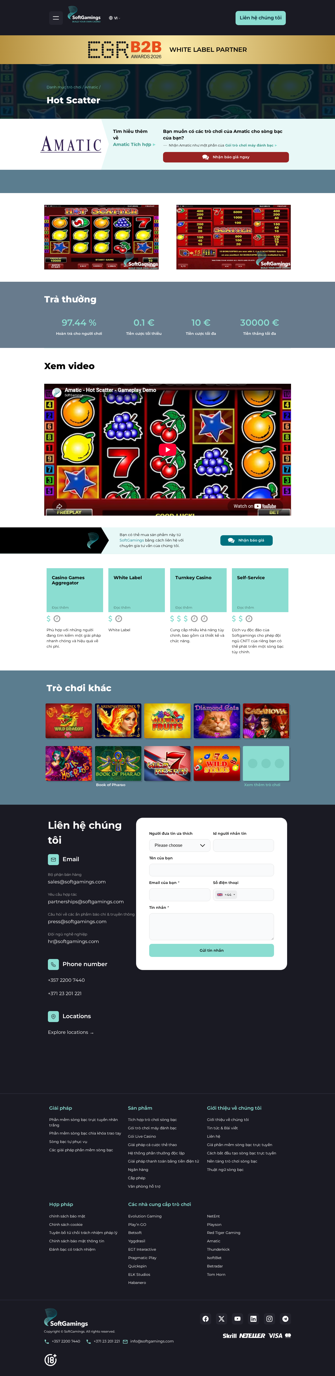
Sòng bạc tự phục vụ (68, 1141)
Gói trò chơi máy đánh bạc (152, 1128)
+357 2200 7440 (66, 980)
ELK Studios (139, 1274)
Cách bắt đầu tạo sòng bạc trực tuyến (241, 1153)
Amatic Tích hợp (132, 144)
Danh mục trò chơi (64, 87)
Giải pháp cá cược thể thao (152, 1144)
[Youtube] (237, 1318)
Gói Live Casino (142, 1136)
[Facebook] (205, 1318)
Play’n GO (137, 1224)
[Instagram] (269, 1318)
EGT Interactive (142, 1249)
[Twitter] (221, 1318)
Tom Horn (216, 1274)
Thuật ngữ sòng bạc (225, 1169)
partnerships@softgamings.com (86, 902)
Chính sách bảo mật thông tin (76, 1241)
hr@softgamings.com (73, 941)
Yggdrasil (136, 1241)
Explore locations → (71, 1032)
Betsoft (135, 1232)
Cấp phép (136, 1178)
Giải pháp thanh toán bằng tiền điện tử (163, 1161)
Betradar (215, 1266)
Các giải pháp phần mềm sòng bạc (81, 1150)
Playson (214, 1224)
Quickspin (137, 1266)
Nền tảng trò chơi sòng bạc (232, 1161)
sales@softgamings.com (77, 882)
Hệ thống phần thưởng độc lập (156, 1153)
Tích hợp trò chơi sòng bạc (152, 1119)
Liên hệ (213, 1136)
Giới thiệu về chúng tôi (228, 1119)
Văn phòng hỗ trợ (144, 1186)
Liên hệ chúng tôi (261, 18)
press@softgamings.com (77, 921)
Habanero (137, 1282)
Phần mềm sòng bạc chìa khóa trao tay (85, 1133)
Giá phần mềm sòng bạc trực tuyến (239, 1144)
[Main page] (86, 13)
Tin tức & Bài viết (222, 1128)
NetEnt (213, 1216)
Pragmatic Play (142, 1257)
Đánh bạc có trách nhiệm (72, 1249)
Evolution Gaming (145, 1216)
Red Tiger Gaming (224, 1232)
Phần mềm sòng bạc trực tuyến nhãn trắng (83, 1122)
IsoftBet (214, 1257)
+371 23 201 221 (65, 993)
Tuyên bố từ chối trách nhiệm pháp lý (83, 1232)
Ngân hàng (138, 1169)
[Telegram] (285, 1318)
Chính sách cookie (65, 1224)
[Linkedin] (253, 1318)
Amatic (91, 87)
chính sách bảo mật (67, 1216)
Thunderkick (218, 1249)
